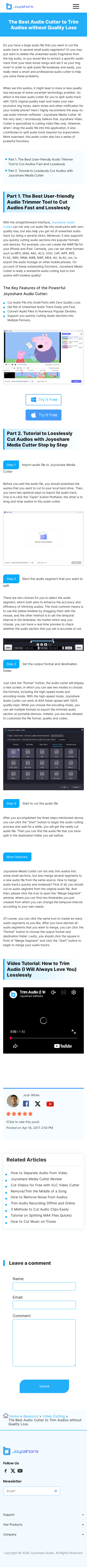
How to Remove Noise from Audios (39, 1197)
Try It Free (48, 399)
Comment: (22, 1316)
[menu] (76, 6)
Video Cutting (54, 1416)
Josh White (31, 1095)
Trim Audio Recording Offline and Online (43, 1203)
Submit (44, 1386)
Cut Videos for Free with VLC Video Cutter (45, 1185)
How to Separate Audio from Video (39, 1173)
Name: (18, 1279)
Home (14, 1416)
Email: (18, 1297)
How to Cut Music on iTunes (33, 1221)
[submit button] (55, 1491)
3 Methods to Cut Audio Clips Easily (40, 1209)
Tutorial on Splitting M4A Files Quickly (41, 1215)
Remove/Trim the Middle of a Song (39, 1191)
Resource (30, 1416)
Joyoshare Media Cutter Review (36, 1179)
